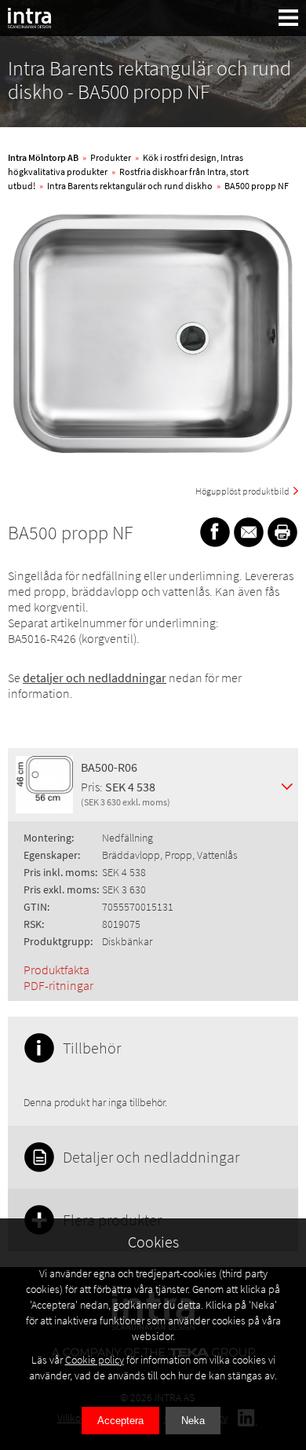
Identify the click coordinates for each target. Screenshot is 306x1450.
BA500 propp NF (256, 186)
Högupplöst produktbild (242, 491)
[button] (289, 17)
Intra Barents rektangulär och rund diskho (130, 186)
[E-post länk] (248, 532)
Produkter (110, 157)
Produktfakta (56, 969)
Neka (193, 1420)
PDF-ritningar (58, 985)
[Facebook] (215, 532)
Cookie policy (94, 1360)
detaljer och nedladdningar (94, 677)
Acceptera (120, 1420)
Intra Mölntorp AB (43, 157)
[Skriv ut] (282, 532)
